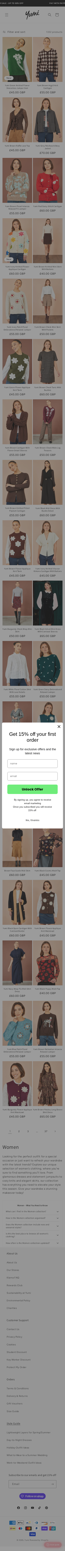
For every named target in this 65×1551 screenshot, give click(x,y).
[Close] (59, 727)
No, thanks (32, 820)
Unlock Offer (32, 789)
